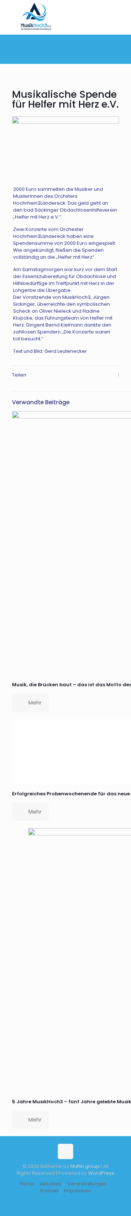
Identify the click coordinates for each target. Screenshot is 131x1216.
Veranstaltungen (87, 1183)
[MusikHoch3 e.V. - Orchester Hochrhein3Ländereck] (35, 31)
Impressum (77, 1190)
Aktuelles (50, 1183)
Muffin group (85, 1166)
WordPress (101, 1173)
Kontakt (49, 1190)
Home (27, 1183)
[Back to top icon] (65, 1151)
